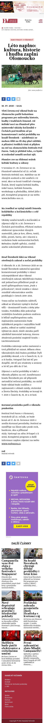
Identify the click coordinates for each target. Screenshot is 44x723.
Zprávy (7, 695)
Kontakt (7, 682)
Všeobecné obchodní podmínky (16, 684)
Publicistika (9, 707)
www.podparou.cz (11, 443)
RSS (8, 686)
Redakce (8, 680)
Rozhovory (8, 698)
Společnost (9, 702)
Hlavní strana (8, 28)
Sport (7, 704)
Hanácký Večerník (10, 20)
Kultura (18, 28)
